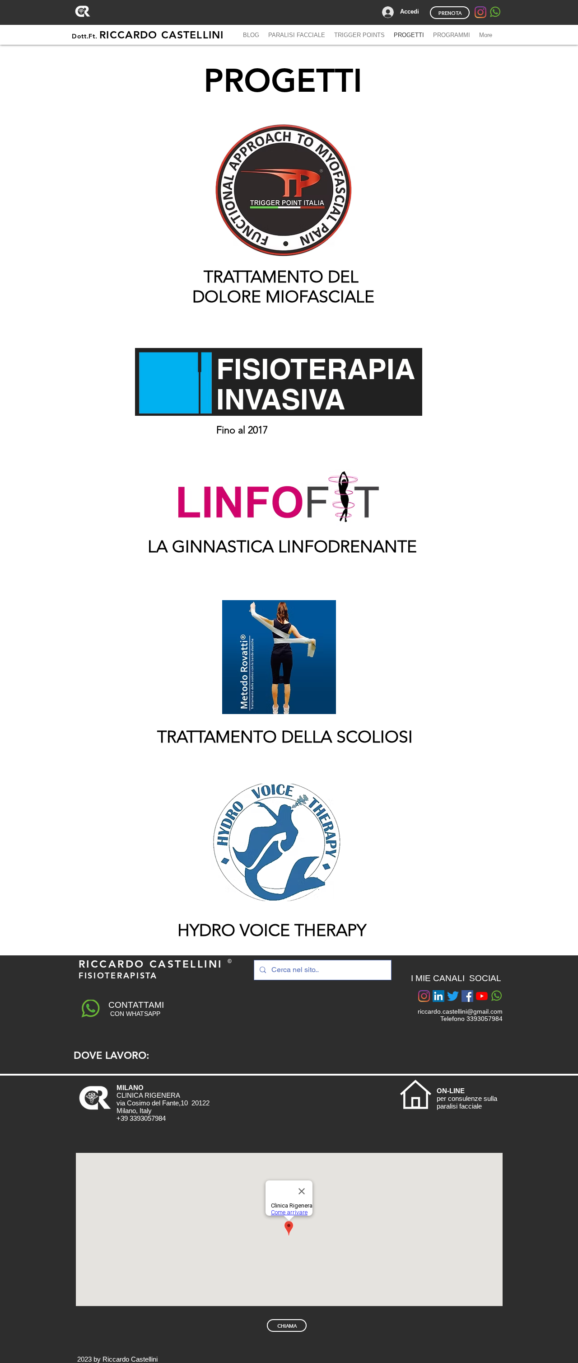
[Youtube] (482, 996)
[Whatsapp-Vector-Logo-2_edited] (495, 12)
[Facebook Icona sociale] (467, 996)
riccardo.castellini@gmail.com (460, 1011)
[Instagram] (480, 12)
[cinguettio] (453, 996)
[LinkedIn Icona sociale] (438, 996)
